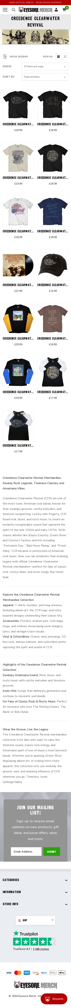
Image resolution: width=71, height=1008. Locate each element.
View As (48, 56)
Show (7, 66)
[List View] (65, 56)
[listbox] (45, 77)
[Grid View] (58, 56)
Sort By (9, 77)
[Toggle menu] (5, 9)
